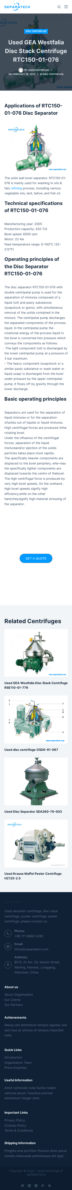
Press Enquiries (15, 1067)
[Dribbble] (42, 1185)
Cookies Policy (15, 1125)
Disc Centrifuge (36, 31)
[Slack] (49, 1185)
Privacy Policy (14, 1120)
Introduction (13, 1057)
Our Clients (12, 1000)
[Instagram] (36, 1185)
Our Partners (13, 1005)
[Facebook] (22, 1185)
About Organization (18, 994)
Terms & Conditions (18, 1130)
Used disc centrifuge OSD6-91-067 (31, 750)
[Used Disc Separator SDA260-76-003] (36, 782)
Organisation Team (18, 1062)
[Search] (59, 6)
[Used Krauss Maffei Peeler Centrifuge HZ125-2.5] (36, 843)
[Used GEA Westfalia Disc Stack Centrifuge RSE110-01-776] (36, 653)
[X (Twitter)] (29, 1185)
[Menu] (66, 6)
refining (16, 188)
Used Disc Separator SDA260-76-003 (33, 811)
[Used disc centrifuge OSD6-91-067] (36, 719)
